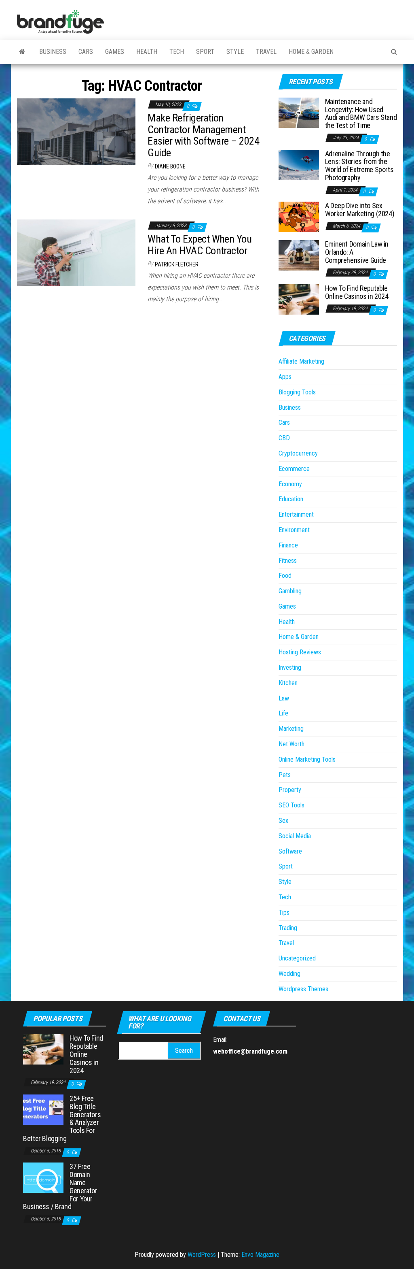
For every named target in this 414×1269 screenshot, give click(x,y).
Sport (205, 51)
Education (291, 499)
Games (114, 51)
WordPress (202, 1254)
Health (146, 51)
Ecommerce (294, 469)
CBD (284, 438)
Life (283, 713)
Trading (288, 928)
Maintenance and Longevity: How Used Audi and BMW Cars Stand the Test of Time (361, 113)
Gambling (290, 591)
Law (284, 698)
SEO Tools (291, 805)
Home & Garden (311, 51)
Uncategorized (297, 958)
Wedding (289, 973)
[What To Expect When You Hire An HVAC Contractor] (76, 252)
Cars (85, 51)
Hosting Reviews (300, 652)
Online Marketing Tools (307, 759)
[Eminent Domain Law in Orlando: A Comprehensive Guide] (299, 255)
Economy (290, 484)
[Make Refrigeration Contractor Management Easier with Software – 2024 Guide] (76, 131)
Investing (290, 667)
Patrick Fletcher (177, 264)
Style (235, 51)
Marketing (291, 728)
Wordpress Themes (303, 989)
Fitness (288, 560)
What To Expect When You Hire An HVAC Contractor (199, 245)
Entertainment (296, 514)
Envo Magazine (260, 1254)
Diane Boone (170, 166)
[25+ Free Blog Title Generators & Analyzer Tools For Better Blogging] (43, 1109)
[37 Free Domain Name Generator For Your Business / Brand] (43, 1177)
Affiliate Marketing (301, 361)
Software (290, 851)
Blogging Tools (297, 392)
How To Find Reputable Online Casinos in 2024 (357, 292)
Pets (285, 775)
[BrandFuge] (22, 52)
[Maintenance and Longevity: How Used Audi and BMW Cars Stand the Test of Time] (299, 112)
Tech (176, 51)
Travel (266, 51)
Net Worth (291, 744)
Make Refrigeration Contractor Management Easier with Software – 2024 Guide (203, 135)
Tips (284, 912)
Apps (285, 377)
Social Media (295, 836)
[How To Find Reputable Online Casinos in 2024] (299, 299)
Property (290, 790)
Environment (294, 530)
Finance (288, 545)
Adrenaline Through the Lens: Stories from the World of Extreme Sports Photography (359, 165)
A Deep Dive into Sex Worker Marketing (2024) (360, 209)
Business (52, 51)
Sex (283, 820)
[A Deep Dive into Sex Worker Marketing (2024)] (299, 216)
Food (285, 575)
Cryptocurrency (298, 453)
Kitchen (288, 683)
